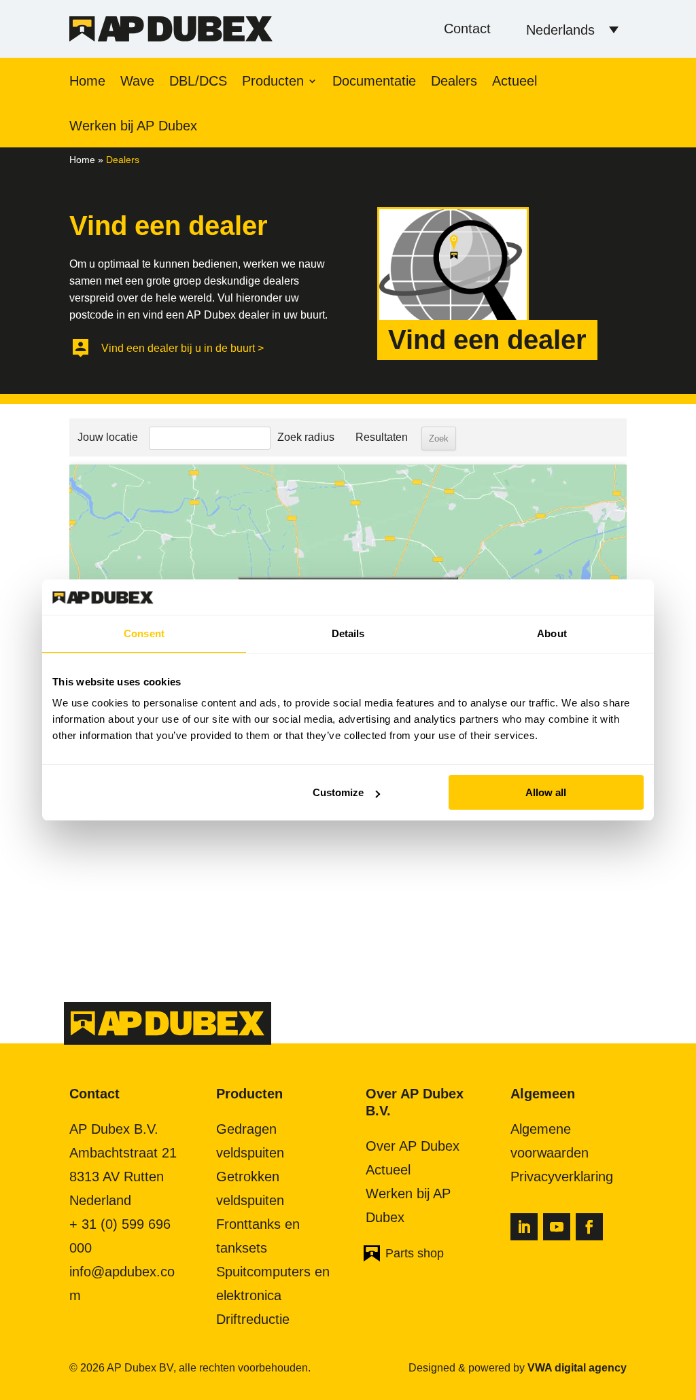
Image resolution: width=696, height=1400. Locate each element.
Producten (273, 82)
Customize (338, 792)
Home (87, 82)
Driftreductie (253, 1319)
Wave (137, 82)
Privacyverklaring (561, 1176)
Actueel (514, 82)
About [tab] (552, 633)
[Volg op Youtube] (556, 1226)
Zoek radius (305, 437)
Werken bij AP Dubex (133, 127)
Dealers (454, 82)
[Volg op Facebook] (589, 1226)
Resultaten (381, 437)
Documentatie (374, 82)
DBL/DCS (198, 82)
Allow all (545, 792)
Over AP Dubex (412, 1145)
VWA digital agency (577, 1368)
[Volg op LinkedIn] (524, 1226)
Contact (467, 28)
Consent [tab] (144, 633)
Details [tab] (348, 633)
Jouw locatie (107, 437)
